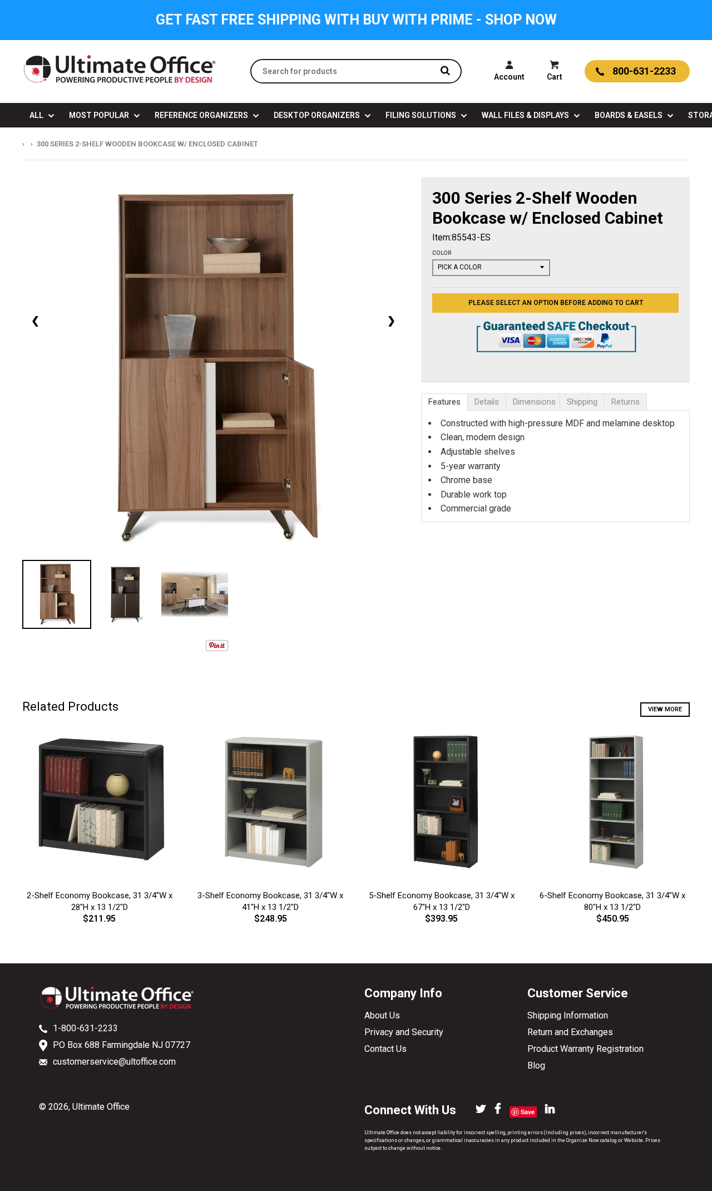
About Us (382, 1015)
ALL (37, 115)
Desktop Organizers (318, 115)
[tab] (444, 402)
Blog (536, 1065)
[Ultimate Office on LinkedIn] (550, 1109)
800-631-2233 (644, 71)
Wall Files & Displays (526, 115)
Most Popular (100, 115)
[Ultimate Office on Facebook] (498, 1109)
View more (665, 709)
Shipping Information (567, 1015)
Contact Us (385, 1049)
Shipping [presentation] (582, 402)
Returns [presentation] (625, 402)
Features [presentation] (444, 402)
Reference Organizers (202, 115)
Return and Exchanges (570, 1032)
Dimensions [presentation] (534, 402)
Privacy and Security (403, 1032)
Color (442, 253)
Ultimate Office (101, 1106)
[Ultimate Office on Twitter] (481, 1109)
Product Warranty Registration (585, 1049)
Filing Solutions (421, 115)
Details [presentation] (486, 402)
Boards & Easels (629, 115)
